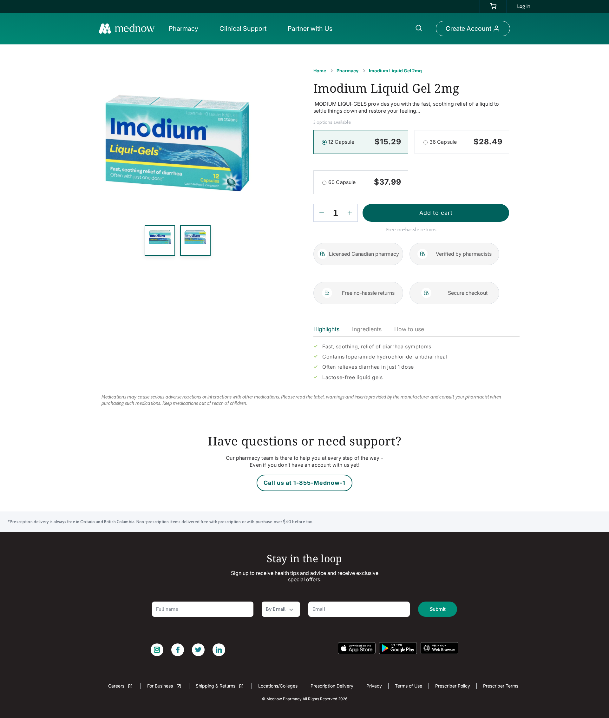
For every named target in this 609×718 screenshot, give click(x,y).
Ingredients (367, 329)
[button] (185, 28)
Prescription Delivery (332, 685)
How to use (409, 329)
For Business (160, 685)
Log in (523, 6)
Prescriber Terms (500, 685)
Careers (117, 685)
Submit (438, 609)
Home (319, 70)
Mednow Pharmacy (284, 698)
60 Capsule (342, 182)
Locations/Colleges (278, 685)
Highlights (326, 329)
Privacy (374, 685)
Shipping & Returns (216, 685)
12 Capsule (341, 142)
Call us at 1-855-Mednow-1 (304, 482)
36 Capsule (443, 142)
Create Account (468, 28)
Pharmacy (347, 70)
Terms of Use (408, 685)
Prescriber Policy (452, 685)
